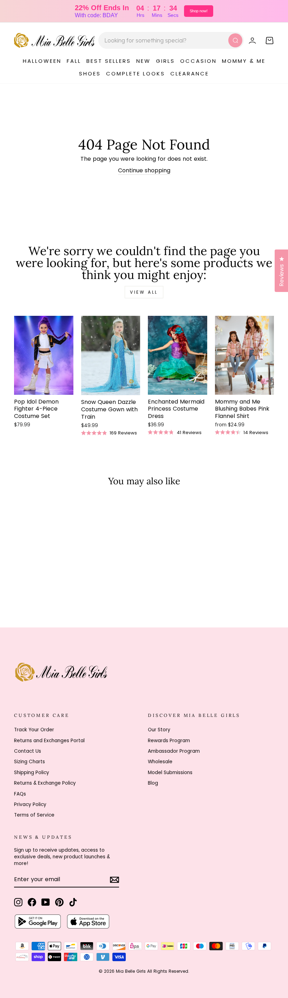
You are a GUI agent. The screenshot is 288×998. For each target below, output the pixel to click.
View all (144, 292)
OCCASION (198, 61)
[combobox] (171, 40)
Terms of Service (34, 815)
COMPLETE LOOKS (135, 73)
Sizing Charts (29, 761)
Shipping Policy (31, 772)
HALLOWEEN (42, 61)
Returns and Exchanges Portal (49, 740)
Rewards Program (169, 740)
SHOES (90, 73)
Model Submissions (170, 772)
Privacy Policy (30, 804)
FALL (74, 61)
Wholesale (160, 761)
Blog (153, 783)
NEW (143, 61)
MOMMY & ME (244, 61)
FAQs (20, 794)
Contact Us (27, 751)
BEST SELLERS (108, 61)
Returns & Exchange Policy (45, 783)
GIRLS (165, 61)
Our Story (159, 729)
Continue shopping (144, 170)
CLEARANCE (189, 73)
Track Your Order (34, 729)
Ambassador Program (174, 751)
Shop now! (199, 11)
